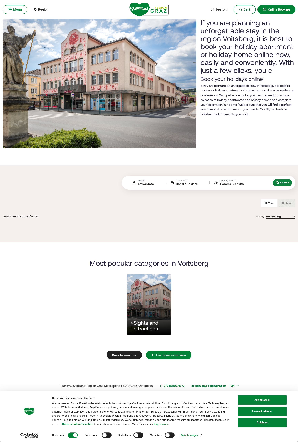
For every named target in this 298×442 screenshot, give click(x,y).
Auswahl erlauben (262, 411)
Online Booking (279, 9)
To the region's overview (169, 354)
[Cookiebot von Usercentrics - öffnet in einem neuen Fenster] (29, 435)
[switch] (107, 435)
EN (233, 386)
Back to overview (124, 354)
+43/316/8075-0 (172, 386)
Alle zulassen (262, 399)
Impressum (161, 424)
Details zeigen (189, 435)
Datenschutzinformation (77, 424)
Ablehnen (262, 422)
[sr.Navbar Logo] (149, 9)
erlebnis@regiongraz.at (208, 386)
